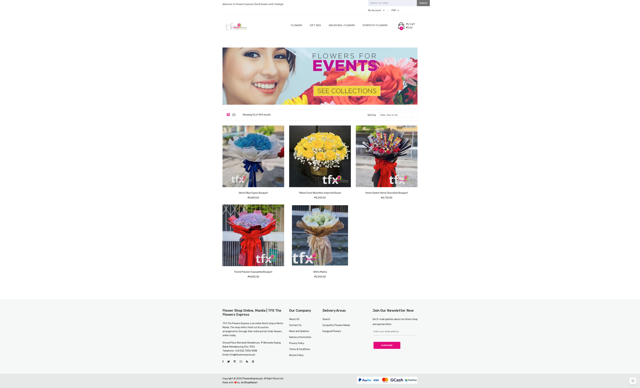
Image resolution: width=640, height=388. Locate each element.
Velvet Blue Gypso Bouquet (253, 193)
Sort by (372, 115)
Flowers (296, 25)
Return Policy (296, 355)
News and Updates (299, 331)
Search (326, 319)
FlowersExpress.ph (253, 378)
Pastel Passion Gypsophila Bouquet (253, 271)
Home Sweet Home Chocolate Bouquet (387, 193)
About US (294, 319)
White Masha (320, 271)
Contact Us (295, 325)
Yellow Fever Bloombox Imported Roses (320, 193)
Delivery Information (300, 337)
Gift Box (315, 25)
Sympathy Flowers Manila (336, 325)
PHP (394, 10)
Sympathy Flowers (375, 25)
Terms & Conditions (299, 349)
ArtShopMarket (249, 382)
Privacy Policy (296, 343)
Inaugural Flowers (342, 25)
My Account (375, 10)
